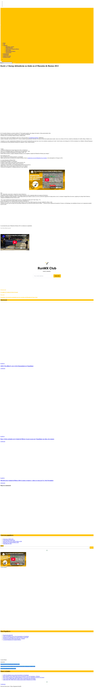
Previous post (3, 289)
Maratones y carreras (10, 46)
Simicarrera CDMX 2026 (8, 539)
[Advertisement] (47, 77)
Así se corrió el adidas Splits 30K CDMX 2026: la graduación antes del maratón (19, 678)
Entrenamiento (6, 53)
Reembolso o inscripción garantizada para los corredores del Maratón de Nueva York (19, 297)
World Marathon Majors (10, 51)
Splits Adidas (8, 50)
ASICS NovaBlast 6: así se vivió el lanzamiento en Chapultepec (17, 366)
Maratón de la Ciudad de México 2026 (11, 542)
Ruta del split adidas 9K (8, 635)
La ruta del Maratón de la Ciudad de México (12, 639)
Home (4, 43)
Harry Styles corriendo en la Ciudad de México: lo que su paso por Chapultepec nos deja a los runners (27, 439)
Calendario (5, 45)
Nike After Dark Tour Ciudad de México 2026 (12, 541)
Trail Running (8, 52)
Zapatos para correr (7, 56)
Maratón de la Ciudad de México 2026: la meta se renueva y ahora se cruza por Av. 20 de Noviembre (27, 480)
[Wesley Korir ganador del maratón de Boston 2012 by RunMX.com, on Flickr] (47, 119)
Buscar (2, 545)
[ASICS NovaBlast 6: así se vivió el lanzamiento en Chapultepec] (23, 361)
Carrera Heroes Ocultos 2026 (9, 540)
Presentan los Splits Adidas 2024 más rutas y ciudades (14, 638)
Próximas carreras (6, 57)
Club (4, 44)
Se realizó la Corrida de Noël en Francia (9, 292)
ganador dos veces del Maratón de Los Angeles (37, 158)
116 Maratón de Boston (33, 137)
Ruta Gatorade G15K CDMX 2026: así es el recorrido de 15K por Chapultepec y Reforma (21, 676)
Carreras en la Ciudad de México (12, 49)
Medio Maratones (9, 47)
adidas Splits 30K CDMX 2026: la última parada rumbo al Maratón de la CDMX (19, 679)
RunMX (2, 363)
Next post (2, 294)
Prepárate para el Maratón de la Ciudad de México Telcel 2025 (15, 637)
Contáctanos (3, 684)
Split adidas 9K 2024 (7, 543)
